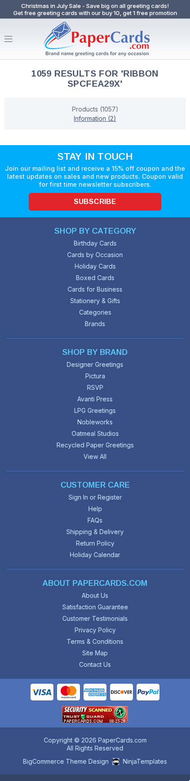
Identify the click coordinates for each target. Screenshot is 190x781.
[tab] (95, 109)
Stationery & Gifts (95, 300)
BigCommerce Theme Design (66, 761)
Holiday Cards (95, 266)
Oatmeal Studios (95, 433)
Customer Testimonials (95, 618)
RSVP (95, 387)
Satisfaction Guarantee (95, 607)
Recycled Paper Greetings (95, 445)
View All (95, 456)
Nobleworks (95, 422)
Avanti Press (95, 399)
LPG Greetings (95, 410)
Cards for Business (95, 289)
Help (95, 508)
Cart (181, 39)
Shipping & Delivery (95, 531)
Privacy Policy (95, 630)
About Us (95, 595)
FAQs (95, 520)
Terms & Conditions (95, 641)
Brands (95, 323)
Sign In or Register (95, 497)
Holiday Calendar (95, 554)
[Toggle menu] (8, 39)
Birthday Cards (95, 243)
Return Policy (95, 543)
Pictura (95, 376)
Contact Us (95, 664)
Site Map (95, 653)
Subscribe (95, 201)
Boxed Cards (95, 277)
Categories (95, 312)
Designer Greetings (95, 364)
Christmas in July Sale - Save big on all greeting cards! (95, 5)
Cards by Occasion (95, 254)
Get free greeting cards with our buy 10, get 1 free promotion (95, 12)
